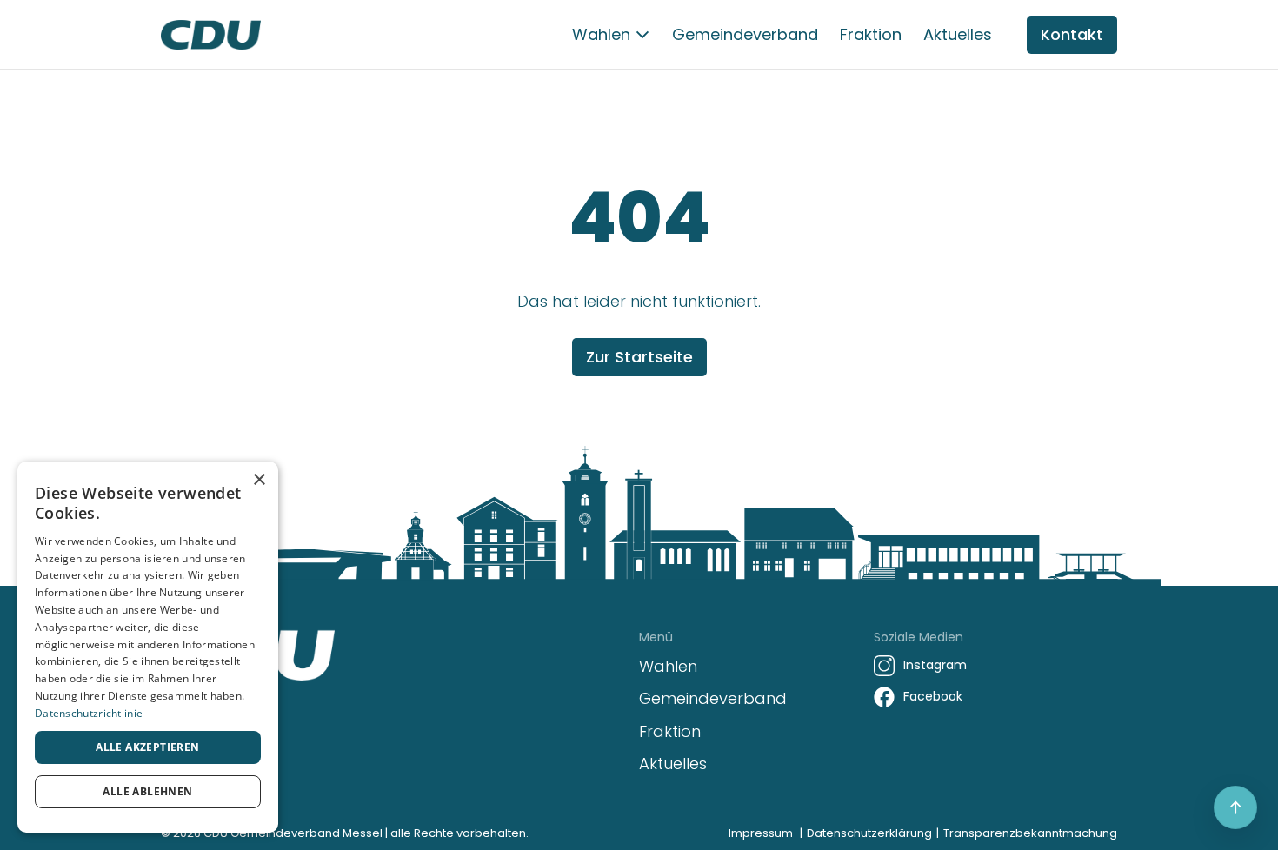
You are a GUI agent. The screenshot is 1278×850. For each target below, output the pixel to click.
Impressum (761, 833)
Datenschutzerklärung (869, 833)
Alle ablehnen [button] (147, 791)
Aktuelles (957, 34)
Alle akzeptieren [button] (147, 747)
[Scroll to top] (1235, 807)
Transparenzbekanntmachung (1030, 833)
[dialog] (147, 647)
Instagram (935, 665)
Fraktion (871, 34)
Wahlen (601, 34)
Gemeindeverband (745, 34)
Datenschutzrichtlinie (89, 713)
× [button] (258, 480)
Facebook (932, 696)
